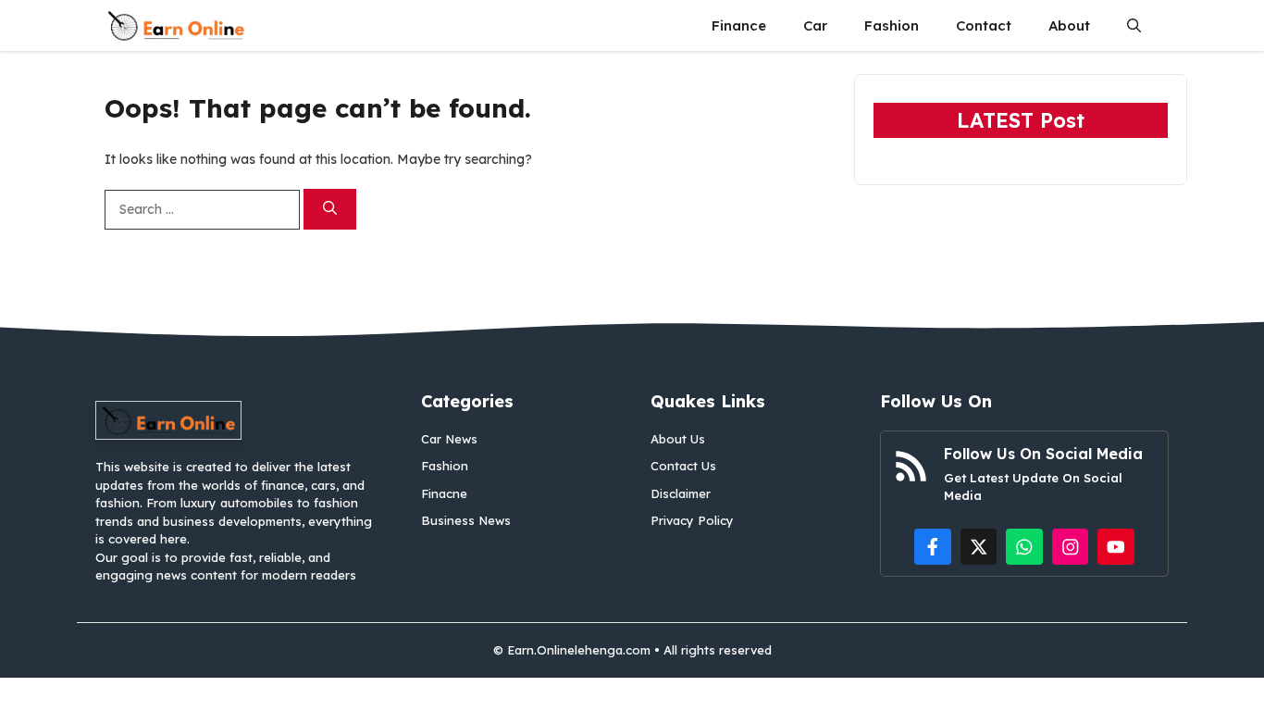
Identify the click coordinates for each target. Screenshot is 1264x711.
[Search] (330, 210)
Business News (466, 520)
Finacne (444, 493)
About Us (678, 438)
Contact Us (683, 465)
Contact (983, 25)
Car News (449, 438)
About (1069, 25)
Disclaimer (681, 493)
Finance (739, 25)
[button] (1134, 25)
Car (815, 25)
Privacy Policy (692, 520)
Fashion (891, 25)
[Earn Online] (176, 25)
